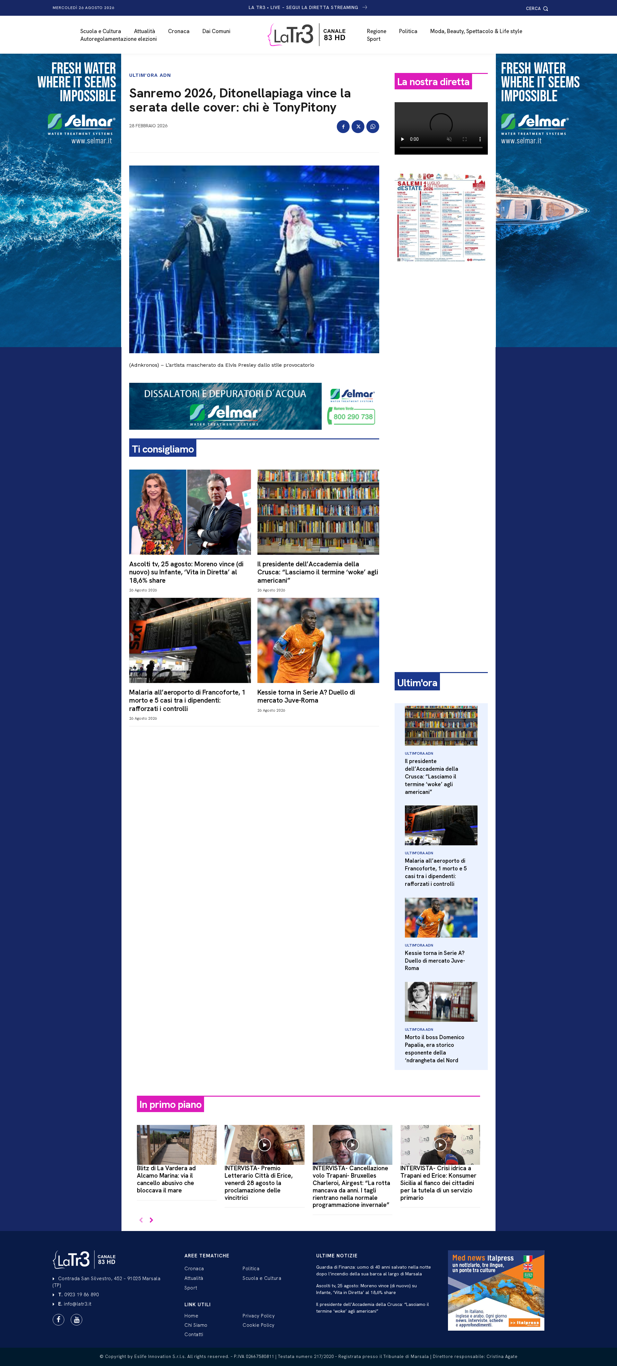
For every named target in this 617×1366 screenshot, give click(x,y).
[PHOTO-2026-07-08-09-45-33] (441, 268)
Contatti (193, 1334)
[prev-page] (141, 1221)
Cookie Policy (259, 1325)
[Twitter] (358, 126)
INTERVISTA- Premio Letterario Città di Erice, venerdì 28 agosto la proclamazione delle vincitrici (259, 1182)
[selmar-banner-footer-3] (254, 435)
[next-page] (151, 1221)
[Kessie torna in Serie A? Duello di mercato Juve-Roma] (318, 640)
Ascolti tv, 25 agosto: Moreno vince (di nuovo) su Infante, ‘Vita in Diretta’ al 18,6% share (186, 572)
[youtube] (76, 1320)
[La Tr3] (311, 34)
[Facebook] (343, 126)
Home (191, 1316)
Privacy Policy (259, 1316)
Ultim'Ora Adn (150, 75)
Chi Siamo (196, 1325)
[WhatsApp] (372, 126)
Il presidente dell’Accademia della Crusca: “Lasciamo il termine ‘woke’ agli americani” (317, 572)
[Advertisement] (441, 368)
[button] (538, 8)
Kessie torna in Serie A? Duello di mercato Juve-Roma (306, 696)
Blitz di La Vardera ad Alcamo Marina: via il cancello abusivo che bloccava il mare (166, 1179)
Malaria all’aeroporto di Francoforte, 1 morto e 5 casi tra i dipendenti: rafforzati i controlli (187, 700)
